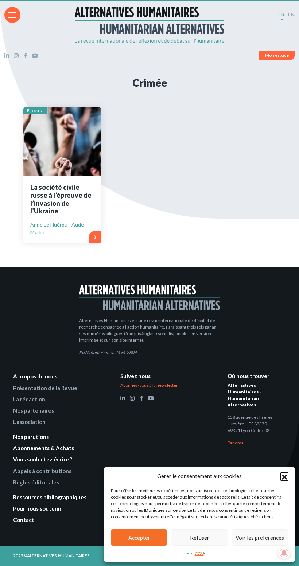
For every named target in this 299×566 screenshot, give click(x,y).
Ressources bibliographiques (49, 497)
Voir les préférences (260, 537)
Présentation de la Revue (45, 388)
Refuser (199, 537)
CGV (199, 553)
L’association (29, 421)
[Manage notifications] (284, 553)
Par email (237, 442)
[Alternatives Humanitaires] (149, 25)
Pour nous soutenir (37, 508)
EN (291, 14)
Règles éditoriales (36, 482)
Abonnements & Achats (43, 448)
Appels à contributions (42, 471)
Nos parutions (31, 436)
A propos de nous (35, 376)
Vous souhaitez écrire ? (42, 459)
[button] (284, 476)
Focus (35, 110)
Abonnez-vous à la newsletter (149, 385)
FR (281, 14)
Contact (23, 519)
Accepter (139, 537)
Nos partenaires (33, 410)
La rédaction (29, 399)
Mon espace (277, 55)
